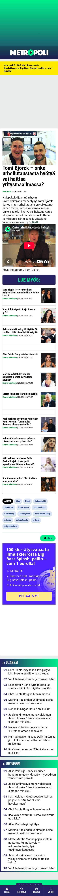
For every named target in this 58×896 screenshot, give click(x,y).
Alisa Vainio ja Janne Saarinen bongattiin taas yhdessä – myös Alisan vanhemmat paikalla (32, 774)
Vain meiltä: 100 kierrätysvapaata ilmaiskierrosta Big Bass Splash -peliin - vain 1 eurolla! (28, 68)
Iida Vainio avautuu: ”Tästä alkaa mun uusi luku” (19, 480)
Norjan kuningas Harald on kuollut (19, 393)
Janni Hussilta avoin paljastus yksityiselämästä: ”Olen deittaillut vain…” (28, 859)
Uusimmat (12, 662)
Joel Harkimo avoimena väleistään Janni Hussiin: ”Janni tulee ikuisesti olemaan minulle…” (20, 421)
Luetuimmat (13, 764)
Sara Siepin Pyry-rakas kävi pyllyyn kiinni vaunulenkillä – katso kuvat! (20, 292)
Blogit (27, 501)
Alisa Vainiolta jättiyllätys (23, 824)
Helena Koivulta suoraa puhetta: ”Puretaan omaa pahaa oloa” (18, 440)
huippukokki (40, 501)
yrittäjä (36, 520)
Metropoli (6, 191)
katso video (23, 507)
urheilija (7, 520)
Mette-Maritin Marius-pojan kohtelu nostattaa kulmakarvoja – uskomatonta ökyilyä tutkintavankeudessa (30, 844)
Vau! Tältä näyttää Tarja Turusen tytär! (19, 311)
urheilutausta (22, 520)
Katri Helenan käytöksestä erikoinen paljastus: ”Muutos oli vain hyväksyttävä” (30, 800)
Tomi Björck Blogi (42, 514)
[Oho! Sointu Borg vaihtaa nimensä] (48, 360)
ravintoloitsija (39, 507)
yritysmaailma (10, 526)
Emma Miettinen (9, 298)
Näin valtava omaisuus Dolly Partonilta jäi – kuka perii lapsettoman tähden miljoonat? (18, 461)
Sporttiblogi (9, 514)
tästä (35, 222)
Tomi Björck (24, 514)
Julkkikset (8, 507)
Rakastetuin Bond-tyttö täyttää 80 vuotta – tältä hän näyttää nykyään (20, 331)
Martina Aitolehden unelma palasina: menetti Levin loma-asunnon (17, 376)
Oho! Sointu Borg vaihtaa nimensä (20, 354)
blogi (18, 501)
